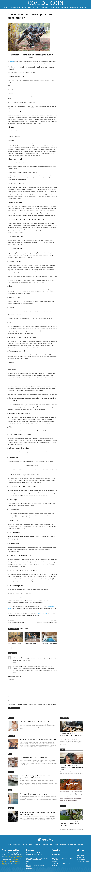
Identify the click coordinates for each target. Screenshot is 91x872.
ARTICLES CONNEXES (13, 628)
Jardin (27, 861)
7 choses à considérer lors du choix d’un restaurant (38, 740)
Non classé (28, 856)
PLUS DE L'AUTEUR (24, 628)
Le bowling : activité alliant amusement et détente (47, 623)
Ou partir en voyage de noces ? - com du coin (24, 657)
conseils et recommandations (10, 860)
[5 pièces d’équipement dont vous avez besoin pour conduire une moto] (13, 816)
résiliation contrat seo (83, 861)
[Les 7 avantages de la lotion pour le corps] (13, 726)
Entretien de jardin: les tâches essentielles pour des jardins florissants (70, 823)
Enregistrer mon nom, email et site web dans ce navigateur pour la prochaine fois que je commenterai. (32, 704)
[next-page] (11, 648)
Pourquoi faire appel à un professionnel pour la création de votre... (71, 735)
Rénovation (29, 868)
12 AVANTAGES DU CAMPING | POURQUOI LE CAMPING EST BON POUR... (71, 767)
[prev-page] (8, 648)
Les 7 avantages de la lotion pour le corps (34, 721)
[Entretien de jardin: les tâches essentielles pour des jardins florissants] (71, 814)
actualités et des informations (12, 858)
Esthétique (54, 861)
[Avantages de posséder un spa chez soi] (13, 798)
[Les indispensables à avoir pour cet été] (13, 762)
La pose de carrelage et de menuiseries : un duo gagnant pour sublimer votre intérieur (36, 865)
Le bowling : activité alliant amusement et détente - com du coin (28, 666)
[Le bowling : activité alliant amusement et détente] (32, 637)
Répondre (14, 662)
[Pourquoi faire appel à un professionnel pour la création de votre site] (71, 726)
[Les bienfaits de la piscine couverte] (49, 637)
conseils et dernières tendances (13, 856)
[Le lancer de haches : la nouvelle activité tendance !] (15, 637)
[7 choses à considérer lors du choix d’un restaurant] (13, 744)
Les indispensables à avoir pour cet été (33, 758)
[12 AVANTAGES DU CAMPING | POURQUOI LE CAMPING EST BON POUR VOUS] (71, 758)
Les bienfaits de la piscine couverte (16, 622)
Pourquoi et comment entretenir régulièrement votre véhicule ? (34, 853)
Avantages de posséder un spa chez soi (33, 794)
